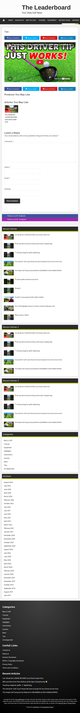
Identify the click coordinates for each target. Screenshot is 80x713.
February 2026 (9, 500)
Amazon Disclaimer (9, 657)
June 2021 (7, 514)
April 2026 (7, 493)
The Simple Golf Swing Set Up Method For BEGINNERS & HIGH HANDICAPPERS (30, 692)
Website (7, 189)
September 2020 (9, 546)
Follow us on (16, 216)
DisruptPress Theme (47, 707)
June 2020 (7, 556)
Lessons (75, 20)
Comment (8, 141)
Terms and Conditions (10, 668)
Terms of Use (62, 703)
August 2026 (8, 482)
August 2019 (8, 592)
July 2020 (7, 553)
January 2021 (8, 532)
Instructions (64, 20)
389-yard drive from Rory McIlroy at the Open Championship (24, 682)
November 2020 (9, 539)
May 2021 (7, 518)
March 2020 (8, 567)
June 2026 (7, 489)
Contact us (6, 650)
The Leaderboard (46, 7)
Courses (41, 20)
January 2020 (8, 574)
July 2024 (7, 507)
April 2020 (7, 563)
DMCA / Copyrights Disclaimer (13, 661)
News (10, 20)
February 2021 (9, 528)
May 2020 (7, 560)
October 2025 (9, 503)
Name (7, 167)
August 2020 (8, 549)
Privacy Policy (7, 664)
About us (5, 654)
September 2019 (9, 588)
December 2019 (9, 578)
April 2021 (7, 521)
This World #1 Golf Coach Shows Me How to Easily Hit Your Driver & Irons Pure (30, 689)
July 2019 (7, 595)
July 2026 (7, 486)
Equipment (52, 20)
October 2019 (9, 585)
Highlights (19, 20)
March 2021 (8, 525)
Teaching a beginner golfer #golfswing (17, 685)
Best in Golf (31, 20)
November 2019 (9, 581)
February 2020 (9, 571)
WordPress (36, 707)
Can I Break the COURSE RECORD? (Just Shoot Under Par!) (22, 678)
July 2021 (7, 510)
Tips (6, 31)
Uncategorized (9, 469)
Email (7, 178)
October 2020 (9, 542)
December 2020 (9, 535)
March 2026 (8, 496)
